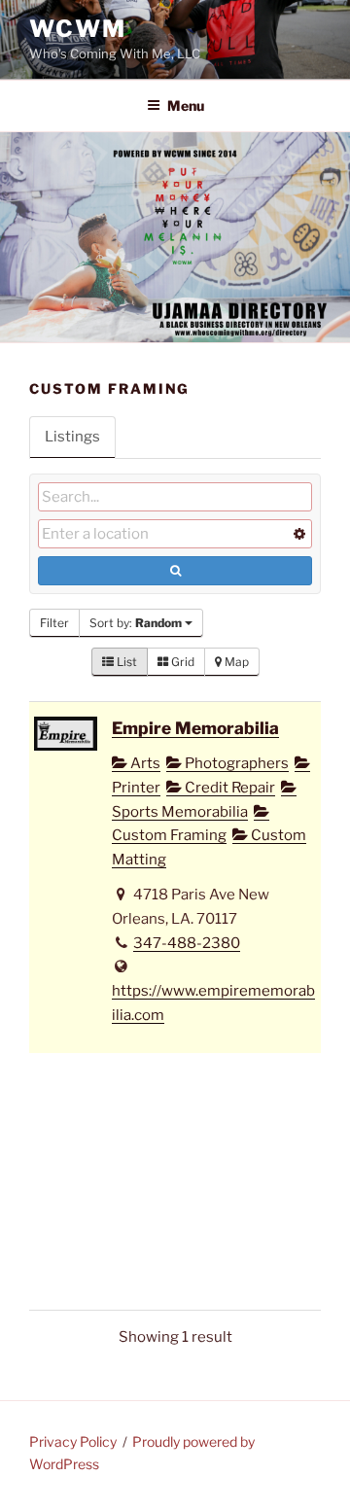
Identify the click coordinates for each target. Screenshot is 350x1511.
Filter (54, 622)
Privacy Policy (73, 1441)
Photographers (235, 763)
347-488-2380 (186, 943)
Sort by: (135, 622)
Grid (181, 661)
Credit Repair (228, 787)
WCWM (77, 29)
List (125, 661)
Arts (143, 763)
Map (235, 661)
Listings (72, 436)
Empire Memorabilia (195, 728)
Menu (185, 105)
